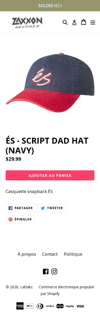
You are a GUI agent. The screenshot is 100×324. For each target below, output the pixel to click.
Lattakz (26, 286)
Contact (50, 254)
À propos (27, 254)
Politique (73, 254)
